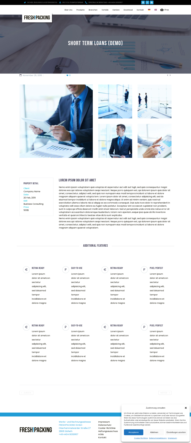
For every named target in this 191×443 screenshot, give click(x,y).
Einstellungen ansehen (176, 432)
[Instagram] (147, 2)
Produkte (81, 10)
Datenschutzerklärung (158, 438)
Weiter (163, 393)
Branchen (93, 10)
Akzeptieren (134, 432)
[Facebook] (151, 2)
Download (128, 10)
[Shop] (162, 9)
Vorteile (105, 10)
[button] (186, 408)
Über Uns (68, 10)
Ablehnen (154, 432)
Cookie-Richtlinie (141, 438)
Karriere (116, 10)
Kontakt (140, 10)
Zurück (27, 393)
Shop (166, 9)
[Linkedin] (143, 2)
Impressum (172, 438)
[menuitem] (149, 10)
